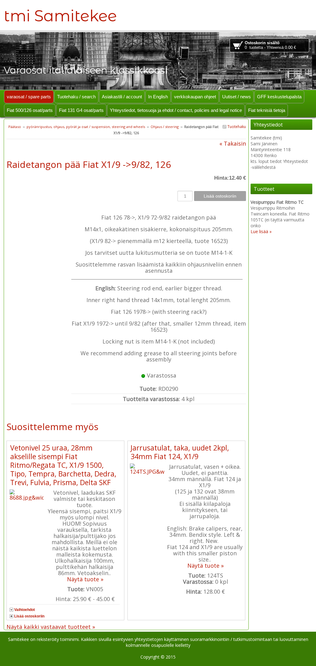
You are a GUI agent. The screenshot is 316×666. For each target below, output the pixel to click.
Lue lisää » (261, 231)
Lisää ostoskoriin (29, 616)
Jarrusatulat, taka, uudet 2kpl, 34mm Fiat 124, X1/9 (180, 452)
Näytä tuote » (85, 579)
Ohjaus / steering (165, 126)
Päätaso (14, 126)
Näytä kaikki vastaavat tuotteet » (50, 626)
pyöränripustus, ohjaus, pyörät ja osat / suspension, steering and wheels (86, 126)
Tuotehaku (236, 126)
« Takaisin (232, 143)
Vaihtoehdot (24, 610)
